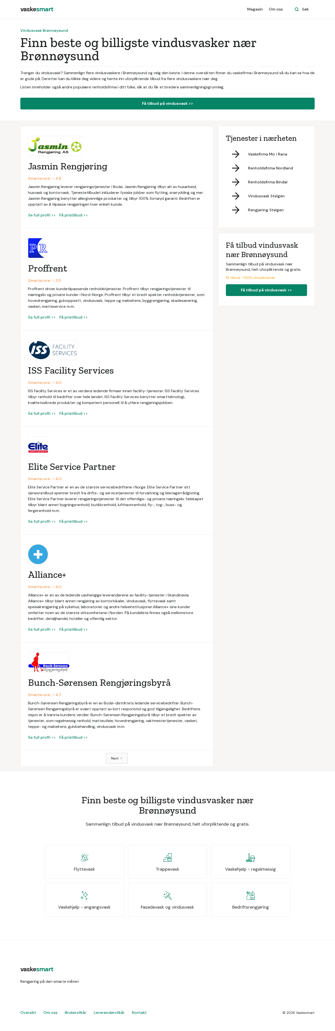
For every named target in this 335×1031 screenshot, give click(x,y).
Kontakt (139, 1012)
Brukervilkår (75, 1012)
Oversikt (28, 1012)
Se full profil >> (42, 215)
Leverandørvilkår (109, 1012)
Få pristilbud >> (73, 215)
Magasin (255, 9)
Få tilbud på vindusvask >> (167, 103)
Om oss (276, 9)
